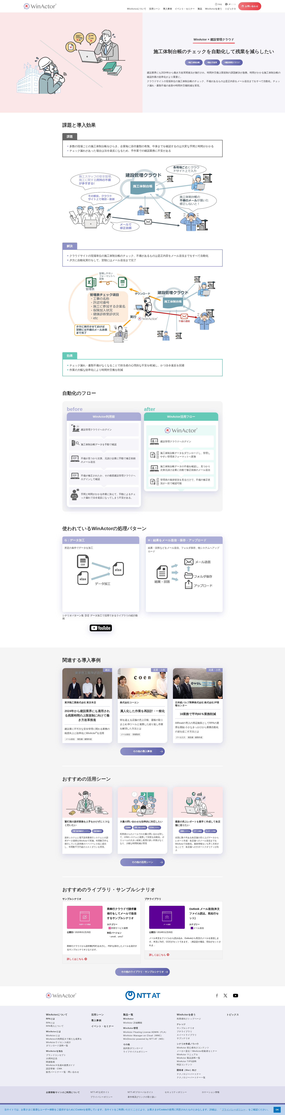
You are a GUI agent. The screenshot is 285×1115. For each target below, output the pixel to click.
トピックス (233, 1014)
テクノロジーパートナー (189, 1074)
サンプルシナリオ (185, 1028)
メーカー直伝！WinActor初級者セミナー (197, 1051)
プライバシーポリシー (102, 1097)
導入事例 (96, 1020)
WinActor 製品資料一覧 (188, 1058)
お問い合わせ (251, 6)
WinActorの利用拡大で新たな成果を (64, 1039)
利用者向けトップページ (189, 1019)
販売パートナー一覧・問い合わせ (62, 1072)
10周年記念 (51, 1058)
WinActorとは (53, 1031)
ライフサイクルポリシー (135, 1051)
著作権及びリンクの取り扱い (142, 1097)
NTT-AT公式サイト (100, 1092)
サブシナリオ (183, 1038)
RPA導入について (55, 1026)
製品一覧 (128, 1014)
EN (234, 4)
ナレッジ (181, 1024)
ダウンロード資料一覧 (57, 1045)
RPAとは (50, 1019)
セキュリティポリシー (176, 1092)
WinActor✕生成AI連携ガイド (60, 1065)
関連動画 (50, 1062)
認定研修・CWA (54, 1068)
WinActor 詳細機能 (132, 1023)
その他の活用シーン (142, 862)
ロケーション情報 (211, 1092)
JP (229, 4)
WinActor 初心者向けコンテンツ (193, 1047)
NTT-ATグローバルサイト (140, 1092)
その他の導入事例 (142, 751)
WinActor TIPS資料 (187, 1061)
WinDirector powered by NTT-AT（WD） (144, 1039)
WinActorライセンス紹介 (58, 1042)
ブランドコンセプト (56, 1055)
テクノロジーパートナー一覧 (191, 1077)
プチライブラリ (184, 1031)
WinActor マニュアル (187, 1054)
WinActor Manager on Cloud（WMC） (143, 1035)
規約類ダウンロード (133, 1048)
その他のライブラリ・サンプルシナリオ (142, 971)
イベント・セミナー (102, 1026)
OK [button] (277, 1109)
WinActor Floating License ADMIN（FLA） (145, 1032)
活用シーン (154, 9)
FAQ (220, 4)
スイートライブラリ (187, 1035)
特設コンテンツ (184, 1064)
